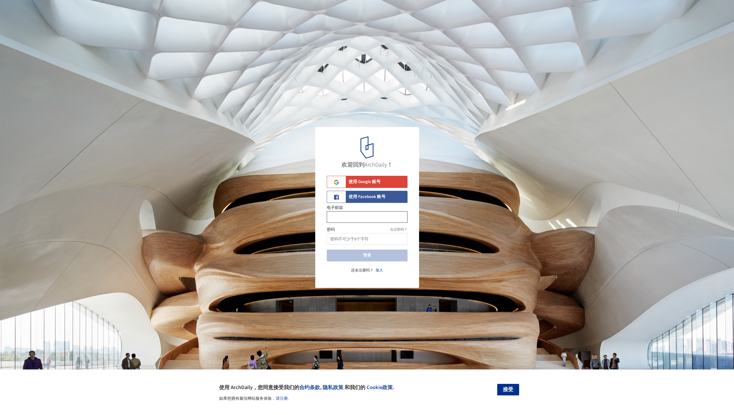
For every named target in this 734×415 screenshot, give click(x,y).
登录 (367, 255)
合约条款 (309, 387)
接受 (508, 389)
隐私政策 (333, 387)
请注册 (282, 398)
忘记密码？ (399, 229)
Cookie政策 (380, 387)
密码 (331, 230)
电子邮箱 (335, 208)
